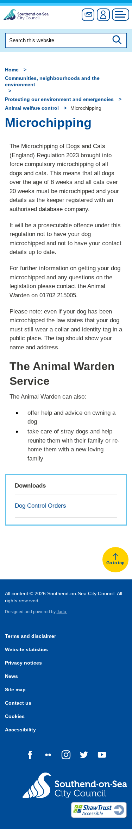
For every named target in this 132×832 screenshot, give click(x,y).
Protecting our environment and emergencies (59, 99)
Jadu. (62, 611)
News (11, 676)
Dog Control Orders (40, 505)
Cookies (15, 716)
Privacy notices (23, 663)
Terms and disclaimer (30, 636)
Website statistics (26, 649)
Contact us (18, 703)
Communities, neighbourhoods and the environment (52, 81)
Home (12, 69)
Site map (15, 689)
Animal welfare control (32, 108)
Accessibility (20, 729)
